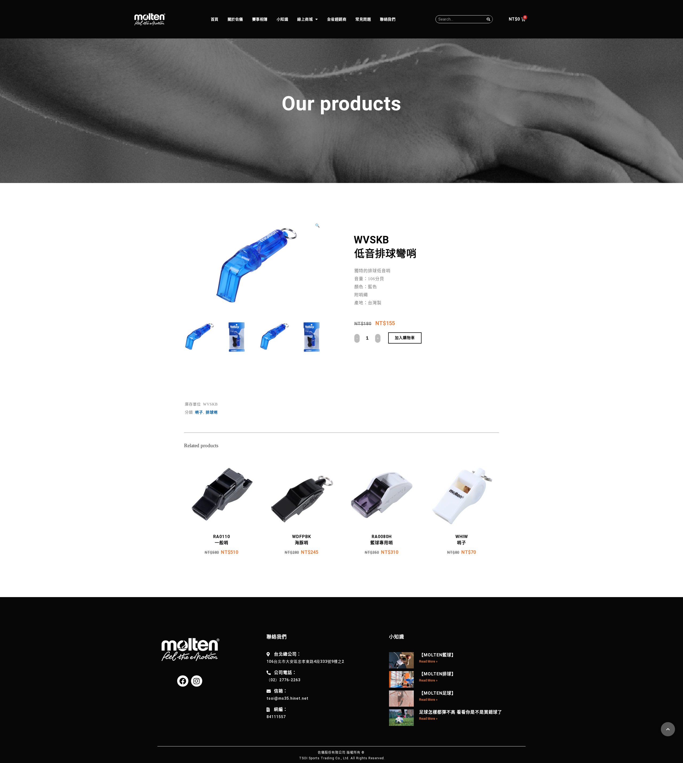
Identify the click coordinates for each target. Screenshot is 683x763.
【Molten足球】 (437, 693)
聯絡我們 (387, 19)
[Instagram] (196, 681)
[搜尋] (489, 19)
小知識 (282, 19)
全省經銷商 (337, 19)
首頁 (215, 19)
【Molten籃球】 (437, 654)
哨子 (199, 412)
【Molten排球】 (437, 673)
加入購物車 (405, 338)
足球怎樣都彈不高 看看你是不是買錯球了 (460, 712)
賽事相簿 (260, 19)
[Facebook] (182, 681)
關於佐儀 (235, 19)
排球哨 (212, 412)
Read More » (428, 661)
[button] (319, 225)
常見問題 (363, 19)
